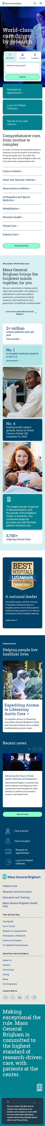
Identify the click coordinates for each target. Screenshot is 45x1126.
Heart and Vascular (19, 179)
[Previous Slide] (35, 749)
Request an (15, 931)
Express (10, 234)
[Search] (35, 3)
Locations (35, 58)
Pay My (8, 921)
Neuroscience (16, 188)
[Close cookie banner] (34, 1102)
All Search (10, 58)
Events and (12, 940)
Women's (12, 217)
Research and (17, 891)
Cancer (12, 171)
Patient (10, 886)
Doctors (23, 58)
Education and (16, 897)
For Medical (15, 945)
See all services (21, 246)
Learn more (10, 620)
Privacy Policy (21, 1120)
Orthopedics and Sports (16, 199)
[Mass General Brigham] (12, 3)
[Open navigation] (40, 3)
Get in (9, 926)
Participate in (14, 935)
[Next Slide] (40, 749)
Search (22, 77)
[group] (22, 780)
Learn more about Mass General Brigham (20, 312)
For (10, 984)
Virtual (9, 225)
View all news (22, 814)
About (7, 960)
